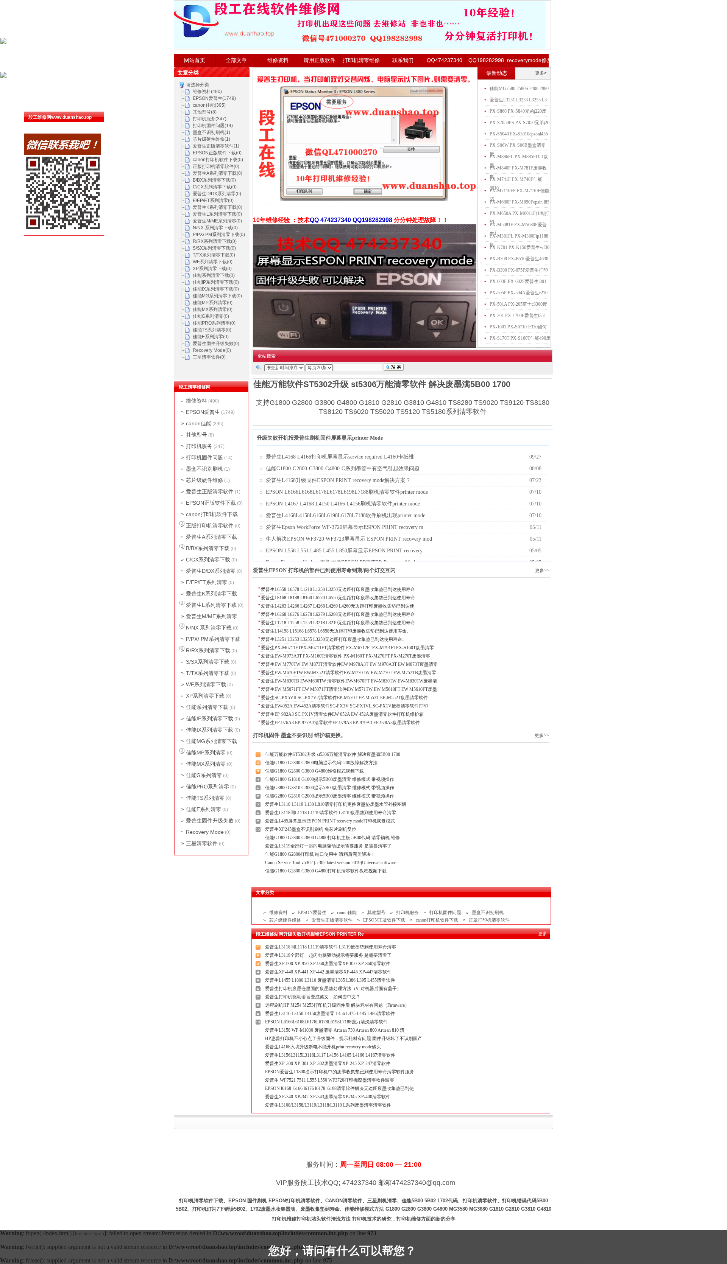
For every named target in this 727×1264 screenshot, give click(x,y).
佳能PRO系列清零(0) (214, 323)
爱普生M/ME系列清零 (211, 616)
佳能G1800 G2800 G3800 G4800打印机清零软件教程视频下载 (326, 871)
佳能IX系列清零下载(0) (216, 289)
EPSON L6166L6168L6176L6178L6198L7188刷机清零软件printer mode (347, 492)
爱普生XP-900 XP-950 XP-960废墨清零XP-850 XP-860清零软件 (327, 963)
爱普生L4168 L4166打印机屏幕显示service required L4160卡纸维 (340, 457)
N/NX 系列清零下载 (209, 628)
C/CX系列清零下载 (208, 560)
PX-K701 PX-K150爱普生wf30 (519, 247)
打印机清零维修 (361, 60)
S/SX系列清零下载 (207, 662)
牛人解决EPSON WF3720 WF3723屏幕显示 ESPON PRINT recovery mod (349, 539)
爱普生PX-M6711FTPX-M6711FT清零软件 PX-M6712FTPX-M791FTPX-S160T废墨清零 (347, 647)
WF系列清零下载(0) (212, 261)
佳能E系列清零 (203, 809)
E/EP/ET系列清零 (206, 582)
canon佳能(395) (209, 105)
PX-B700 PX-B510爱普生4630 (519, 258)
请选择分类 (197, 84)
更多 (542, 933)
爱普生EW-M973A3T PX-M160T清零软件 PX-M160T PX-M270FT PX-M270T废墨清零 (345, 656)
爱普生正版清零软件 (332, 920)
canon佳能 (347, 912)
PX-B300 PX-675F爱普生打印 (519, 270)
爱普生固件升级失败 (210, 821)
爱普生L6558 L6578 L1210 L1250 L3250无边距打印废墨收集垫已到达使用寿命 (338, 589)
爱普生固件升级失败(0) (216, 343)
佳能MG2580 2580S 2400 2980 (519, 88)
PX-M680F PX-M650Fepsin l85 (519, 202)
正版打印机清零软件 (489, 920)
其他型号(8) (205, 112)
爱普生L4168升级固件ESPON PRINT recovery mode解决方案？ (338, 480)
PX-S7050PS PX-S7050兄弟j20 (519, 122)
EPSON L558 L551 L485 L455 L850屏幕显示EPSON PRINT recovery (344, 550)
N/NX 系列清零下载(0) (215, 227)
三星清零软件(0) (209, 357)
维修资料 (278, 60)
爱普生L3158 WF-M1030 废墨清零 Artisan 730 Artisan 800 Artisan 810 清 (334, 1030)
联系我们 (402, 60)
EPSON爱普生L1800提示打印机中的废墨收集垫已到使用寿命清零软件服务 (339, 1071)
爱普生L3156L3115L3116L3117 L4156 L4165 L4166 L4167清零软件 (330, 1055)
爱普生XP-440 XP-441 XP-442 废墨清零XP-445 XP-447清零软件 (328, 972)
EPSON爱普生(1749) (214, 98)
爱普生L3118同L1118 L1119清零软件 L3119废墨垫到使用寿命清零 (330, 812)
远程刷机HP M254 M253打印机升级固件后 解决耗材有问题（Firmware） (337, 1005)
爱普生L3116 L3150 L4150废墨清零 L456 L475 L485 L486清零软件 (330, 1013)
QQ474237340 (444, 60)
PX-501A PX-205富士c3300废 (518, 304)
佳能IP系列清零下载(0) (216, 282)
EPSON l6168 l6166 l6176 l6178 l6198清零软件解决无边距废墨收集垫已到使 (339, 1088)
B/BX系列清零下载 (207, 548)
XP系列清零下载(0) (212, 268)
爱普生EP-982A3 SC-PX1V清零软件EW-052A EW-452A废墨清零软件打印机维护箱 (342, 714)
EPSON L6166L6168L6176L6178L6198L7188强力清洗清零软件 (326, 1022)
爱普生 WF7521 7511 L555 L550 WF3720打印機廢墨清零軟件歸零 (329, 1080)
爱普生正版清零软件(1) (216, 146)
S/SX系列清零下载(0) (214, 248)
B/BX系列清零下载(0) (214, 180)
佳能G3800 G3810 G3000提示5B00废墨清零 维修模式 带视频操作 (329, 787)
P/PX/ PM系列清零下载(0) (219, 234)
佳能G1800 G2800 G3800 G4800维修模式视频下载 (314, 771)
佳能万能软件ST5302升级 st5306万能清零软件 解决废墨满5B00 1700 (332, 754)
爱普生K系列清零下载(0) (217, 207)
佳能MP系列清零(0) (212, 302)
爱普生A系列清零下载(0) (217, 173)
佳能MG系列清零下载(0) (217, 296)
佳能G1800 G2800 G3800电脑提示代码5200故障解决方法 (321, 762)
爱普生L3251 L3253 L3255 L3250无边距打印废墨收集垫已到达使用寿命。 (334, 639)
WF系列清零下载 (206, 684)
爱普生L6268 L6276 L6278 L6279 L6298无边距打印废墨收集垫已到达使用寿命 (338, 614)
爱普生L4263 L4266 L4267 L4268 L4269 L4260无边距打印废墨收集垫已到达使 (337, 606)
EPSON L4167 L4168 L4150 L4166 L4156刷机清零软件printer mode (343, 504)
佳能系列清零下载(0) (214, 275)
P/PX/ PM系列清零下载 (213, 639)
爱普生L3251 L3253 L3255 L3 (518, 100)
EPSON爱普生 (312, 912)
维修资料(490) (207, 91)
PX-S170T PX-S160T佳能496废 (520, 338)
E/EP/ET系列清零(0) (213, 200)
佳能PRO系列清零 (207, 787)
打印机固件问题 (445, 912)
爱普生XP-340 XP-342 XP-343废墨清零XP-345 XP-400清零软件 (327, 1096)
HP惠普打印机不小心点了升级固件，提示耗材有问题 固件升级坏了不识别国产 (343, 1038)
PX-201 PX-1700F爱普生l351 (518, 315)
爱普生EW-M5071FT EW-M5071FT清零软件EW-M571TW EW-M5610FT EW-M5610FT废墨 (349, 689)
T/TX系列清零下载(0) (214, 255)
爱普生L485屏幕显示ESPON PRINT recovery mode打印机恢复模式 (330, 821)
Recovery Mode (205, 832)
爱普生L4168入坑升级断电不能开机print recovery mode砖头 (323, 1046)
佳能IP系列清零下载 (209, 718)
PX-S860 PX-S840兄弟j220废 (518, 111)
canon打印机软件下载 (437, 920)
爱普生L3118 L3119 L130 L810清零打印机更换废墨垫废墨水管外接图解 (335, 804)
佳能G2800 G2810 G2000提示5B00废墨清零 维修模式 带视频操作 (329, 796)
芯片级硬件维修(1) (211, 139)
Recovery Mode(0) (212, 350)
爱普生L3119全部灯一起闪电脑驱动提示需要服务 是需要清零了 (328, 846)
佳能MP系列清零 (206, 752)
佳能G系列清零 (204, 775)
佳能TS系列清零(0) (212, 330)
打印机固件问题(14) (213, 125)
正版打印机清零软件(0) (216, 166)
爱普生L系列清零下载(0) (217, 214)
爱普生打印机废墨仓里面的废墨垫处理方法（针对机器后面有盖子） (333, 988)
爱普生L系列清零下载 (211, 605)
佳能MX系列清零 (206, 764)
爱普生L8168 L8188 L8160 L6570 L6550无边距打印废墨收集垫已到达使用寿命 (338, 597)
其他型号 (376, 912)
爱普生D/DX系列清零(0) (217, 193)
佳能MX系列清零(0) (212, 309)
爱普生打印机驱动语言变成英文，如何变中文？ (312, 997)
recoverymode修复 (528, 60)
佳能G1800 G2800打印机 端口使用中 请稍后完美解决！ (320, 854)
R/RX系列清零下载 (208, 650)
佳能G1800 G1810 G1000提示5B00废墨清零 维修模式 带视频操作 (329, 779)
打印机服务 (407, 912)
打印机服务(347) (209, 118)
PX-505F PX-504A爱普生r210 (519, 292)
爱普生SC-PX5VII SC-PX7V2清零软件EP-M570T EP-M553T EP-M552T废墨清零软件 (344, 697)
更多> (541, 73)
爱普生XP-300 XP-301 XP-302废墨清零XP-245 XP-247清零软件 (327, 1063)
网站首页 (194, 60)
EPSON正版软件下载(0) (217, 152)
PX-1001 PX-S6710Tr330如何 (518, 327)
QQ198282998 (486, 60)
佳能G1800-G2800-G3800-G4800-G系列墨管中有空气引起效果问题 (343, 468)
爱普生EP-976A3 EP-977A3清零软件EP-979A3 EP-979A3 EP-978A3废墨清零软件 (340, 722)
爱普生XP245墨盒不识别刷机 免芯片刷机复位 (310, 829)
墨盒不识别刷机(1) (211, 132)
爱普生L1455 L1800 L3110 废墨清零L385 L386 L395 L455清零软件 (330, 980)
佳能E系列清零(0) (211, 336)
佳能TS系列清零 (205, 798)
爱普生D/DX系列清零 (211, 571)
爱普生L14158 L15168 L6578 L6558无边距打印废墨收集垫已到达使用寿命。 (336, 631)
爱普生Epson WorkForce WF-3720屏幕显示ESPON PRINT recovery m (344, 527)
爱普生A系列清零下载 (211, 537)
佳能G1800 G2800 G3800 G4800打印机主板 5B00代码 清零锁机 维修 (332, 837)
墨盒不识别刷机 (488, 912)
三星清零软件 (202, 843)
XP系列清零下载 (205, 696)
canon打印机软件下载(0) (218, 159)
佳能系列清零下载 (207, 707)
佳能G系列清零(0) (211, 316)
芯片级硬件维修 (285, 920)
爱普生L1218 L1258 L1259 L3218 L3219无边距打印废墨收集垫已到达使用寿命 (338, 622)
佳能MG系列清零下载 (211, 741)
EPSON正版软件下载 (384, 920)
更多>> (542, 570)
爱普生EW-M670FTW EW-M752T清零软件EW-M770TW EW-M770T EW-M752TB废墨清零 (348, 672)
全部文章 (236, 60)
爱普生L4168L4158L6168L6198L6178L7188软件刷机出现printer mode (345, 515)
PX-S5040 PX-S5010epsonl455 (519, 134)
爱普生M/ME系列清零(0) (217, 221)
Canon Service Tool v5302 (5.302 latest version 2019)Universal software (330, 862)
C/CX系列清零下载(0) (215, 187)
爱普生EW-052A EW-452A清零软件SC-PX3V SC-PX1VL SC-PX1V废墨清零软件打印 (344, 706)
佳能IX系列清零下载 (209, 730)
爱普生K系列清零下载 (211, 594)
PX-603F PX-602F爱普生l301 (518, 281)
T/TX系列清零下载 (207, 673)
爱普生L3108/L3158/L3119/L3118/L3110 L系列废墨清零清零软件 (328, 1105)
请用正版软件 (319, 60)
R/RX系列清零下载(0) (215, 241)
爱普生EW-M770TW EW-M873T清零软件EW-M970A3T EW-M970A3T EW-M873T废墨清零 (349, 664)
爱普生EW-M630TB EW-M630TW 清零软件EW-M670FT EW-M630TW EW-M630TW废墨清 (349, 681)
